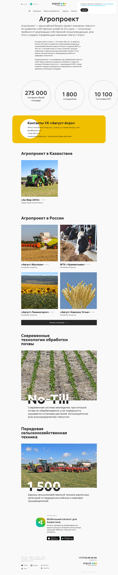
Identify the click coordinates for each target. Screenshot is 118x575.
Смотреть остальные (56, 322)
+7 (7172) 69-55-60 (88, 557)
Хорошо (84, 10)
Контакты (37, 557)
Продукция (37, 11)
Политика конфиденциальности (37, 559)
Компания (74, 11)
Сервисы (65, 11)
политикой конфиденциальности (96, 5)
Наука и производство (51, 11)
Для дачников (24, 559)
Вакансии (31, 557)
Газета (43, 557)
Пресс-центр (24, 557)
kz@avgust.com (93, 560)
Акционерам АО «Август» (27, 560)
